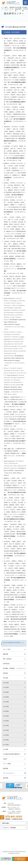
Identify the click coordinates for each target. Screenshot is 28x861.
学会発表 (5, 678)
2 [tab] (13, 790)
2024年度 (6, 692)
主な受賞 (5, 749)
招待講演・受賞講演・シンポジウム (13, 668)
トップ (2, 8)
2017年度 (6, 725)
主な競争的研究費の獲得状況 (11, 754)
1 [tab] (10, 790)
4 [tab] (17, 790)
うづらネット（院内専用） (9, 827)
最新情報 (5, 654)
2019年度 (6, 716)
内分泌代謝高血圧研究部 (18, 9)
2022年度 (6, 702)
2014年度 (6, 740)
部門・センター (7, 9)
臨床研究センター (12, 9)
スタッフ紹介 (7, 649)
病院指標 (5, 778)
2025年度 (6, 687)
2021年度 (6, 706)
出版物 (5, 759)
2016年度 (6, 730)
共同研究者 (6, 663)
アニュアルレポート (9, 773)
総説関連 (5, 768)
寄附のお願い (5, 823)
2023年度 (6, 697)
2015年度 (6, 735)
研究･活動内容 (7, 659)
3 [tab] (15, 790)
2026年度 (6, 683)
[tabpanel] (14, 785)
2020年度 (6, 711)
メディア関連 (7, 763)
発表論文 (5, 673)
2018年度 (6, 721)
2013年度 (6, 744)
